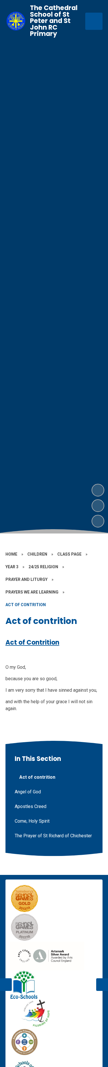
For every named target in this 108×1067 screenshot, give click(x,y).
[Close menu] (94, 21)
